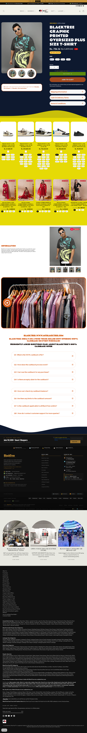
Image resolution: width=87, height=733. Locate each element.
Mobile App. (6, 577)
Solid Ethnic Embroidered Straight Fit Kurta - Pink (78, 204)
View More (15, 559)
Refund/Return (71, 71)
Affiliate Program (45, 482)
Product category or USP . (9, 599)
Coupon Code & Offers (8, 593)
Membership (6, 581)
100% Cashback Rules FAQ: (9, 603)
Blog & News (44, 477)
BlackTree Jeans (45, 458)
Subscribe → (75, 441)
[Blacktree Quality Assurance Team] (16, 533)
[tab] (62, 262)
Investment (5, 575)
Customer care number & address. (11, 607)
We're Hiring (6, 579)
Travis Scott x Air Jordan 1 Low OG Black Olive (61, 145)
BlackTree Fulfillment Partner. (10, 605)
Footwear (44, 470)
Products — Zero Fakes (41, 3)
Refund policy (6, 585)
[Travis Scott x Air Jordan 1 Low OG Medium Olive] (43, 132)
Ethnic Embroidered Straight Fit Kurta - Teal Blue (43, 204)
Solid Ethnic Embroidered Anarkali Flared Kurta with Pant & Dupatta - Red (8, 205)
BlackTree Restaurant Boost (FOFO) (11, 609)
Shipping (70, 505)
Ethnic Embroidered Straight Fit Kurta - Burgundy (61, 204)
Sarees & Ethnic (45, 462)
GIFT (53, 11)
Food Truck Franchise (8, 595)
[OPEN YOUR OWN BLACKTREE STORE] (43, 533)
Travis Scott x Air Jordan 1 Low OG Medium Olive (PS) (26, 145)
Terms (65, 505)
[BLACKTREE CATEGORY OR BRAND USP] (71, 533)
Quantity (51, 64)
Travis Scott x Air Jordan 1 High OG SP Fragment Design (78, 145)
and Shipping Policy (80, 71)
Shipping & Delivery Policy (9, 601)
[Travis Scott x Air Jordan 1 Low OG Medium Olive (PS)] (26, 132)
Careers (43, 484)
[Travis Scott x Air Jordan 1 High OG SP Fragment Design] (79, 132)
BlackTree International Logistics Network (10, 611)
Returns (76, 505)
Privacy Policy (6, 583)
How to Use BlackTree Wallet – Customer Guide (10, 615)
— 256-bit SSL (63, 3)
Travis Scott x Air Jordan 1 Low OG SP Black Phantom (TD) (8, 145)
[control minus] (51, 67)
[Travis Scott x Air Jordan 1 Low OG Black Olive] (61, 132)
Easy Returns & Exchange (19, 3)
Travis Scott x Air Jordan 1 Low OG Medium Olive (43, 145)
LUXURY (61, 11)
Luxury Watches (45, 460)
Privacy (61, 505)
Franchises (5, 573)
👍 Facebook (64, 493)
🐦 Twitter (80, 493)
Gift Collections (45, 472)
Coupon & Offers (45, 486)
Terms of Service (7, 587)
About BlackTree (45, 479)
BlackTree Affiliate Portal (9, 597)
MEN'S (22, 11)
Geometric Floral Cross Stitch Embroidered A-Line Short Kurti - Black (26, 204)
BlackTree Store (6, 591)
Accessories (44, 474)
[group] (12, 73)
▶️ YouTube (72, 493)
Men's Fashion (45, 467)
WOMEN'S (31, 11)
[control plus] (58, 67)
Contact (81, 505)
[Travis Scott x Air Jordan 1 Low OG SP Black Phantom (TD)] (8, 132)
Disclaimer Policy (7, 589)
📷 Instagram (55, 493)
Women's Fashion (45, 465)
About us (5, 571)
